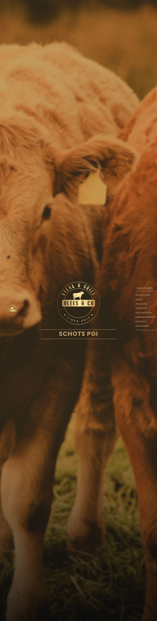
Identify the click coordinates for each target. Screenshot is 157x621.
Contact (141, 321)
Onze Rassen (144, 313)
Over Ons (142, 304)
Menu (139, 299)
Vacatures (142, 326)
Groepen (141, 308)
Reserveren (143, 295)
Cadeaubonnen (146, 317)
